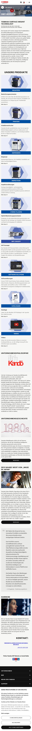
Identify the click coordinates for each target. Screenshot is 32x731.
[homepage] (4, 2)
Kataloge (4, 310)
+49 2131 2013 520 (22, 647)
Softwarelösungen (7, 278)
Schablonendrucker (7, 125)
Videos (3, 337)
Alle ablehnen (16, 722)
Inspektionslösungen (7, 184)
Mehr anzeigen (5, 713)
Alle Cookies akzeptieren (16, 727)
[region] (16, 709)
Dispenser (4, 157)
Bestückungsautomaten (8, 94)
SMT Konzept (5, 245)
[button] (29, 2)
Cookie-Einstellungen (16, 717)
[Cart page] (21, 2)
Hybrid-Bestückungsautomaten (11, 216)
